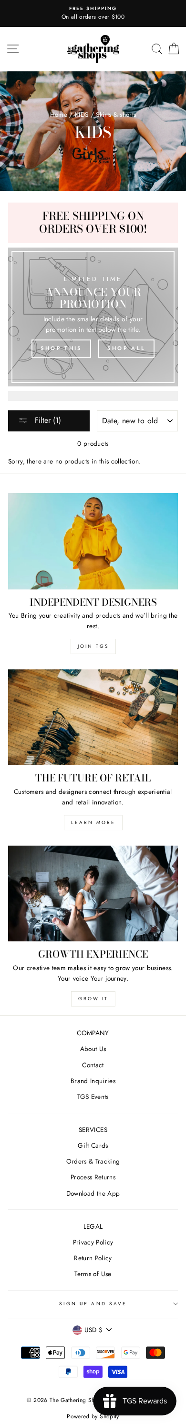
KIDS (81, 114)
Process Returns (93, 1177)
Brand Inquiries (93, 1081)
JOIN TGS (93, 646)
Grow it (93, 998)
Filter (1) (46, 420)
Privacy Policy (93, 1242)
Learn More (93, 822)
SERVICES (93, 1129)
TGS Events (92, 1096)
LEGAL (93, 1226)
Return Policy (93, 1258)
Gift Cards (93, 1145)
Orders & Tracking (93, 1161)
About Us (93, 1048)
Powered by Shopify (93, 1416)
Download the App (93, 1193)
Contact (92, 1065)
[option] (93, 13)
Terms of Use (92, 1273)
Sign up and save (93, 1303)
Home (58, 114)
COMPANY (93, 1033)
